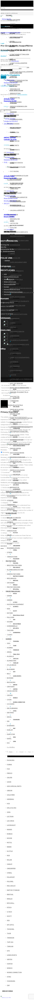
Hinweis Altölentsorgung (12, 289)
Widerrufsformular (10, 282)
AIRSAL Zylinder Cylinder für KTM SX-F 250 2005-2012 (11, 139)
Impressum (7, 294)
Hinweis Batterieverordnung (13, 292)
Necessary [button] (4, 450)
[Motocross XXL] (6, 998)
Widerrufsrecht (9, 279)
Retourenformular (10, 284)
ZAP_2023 (17, 32)
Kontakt (6, 287)
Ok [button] (4, 395)
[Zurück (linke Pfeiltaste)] (1, 548)
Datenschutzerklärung (11, 277)
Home (2, 32)
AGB (5, 274)
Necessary (6, 452)
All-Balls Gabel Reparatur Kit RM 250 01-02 (10, 178)
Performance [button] (5, 485)
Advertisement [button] (5, 515)
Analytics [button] (3, 500)
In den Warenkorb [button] (10, 116)
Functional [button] (4, 470)
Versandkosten (15, 61)
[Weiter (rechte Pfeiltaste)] (2, 548)
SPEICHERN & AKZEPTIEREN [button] (10, 543)
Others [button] (3, 530)
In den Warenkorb (6, 70)
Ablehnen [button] (7, 395)
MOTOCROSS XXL (9, 32)
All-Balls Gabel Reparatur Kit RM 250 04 (10, 101)
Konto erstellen (22, 94)
